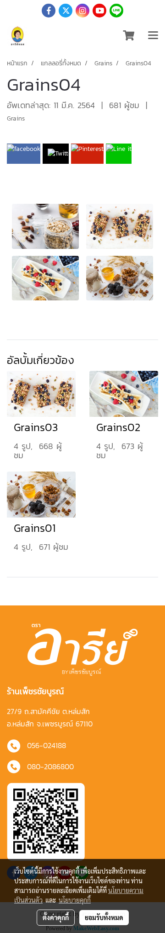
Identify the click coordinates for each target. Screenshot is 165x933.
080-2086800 (50, 766)
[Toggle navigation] (153, 36)
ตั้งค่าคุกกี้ (56, 917)
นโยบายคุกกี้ (75, 900)
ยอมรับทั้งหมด (104, 917)
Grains (16, 118)
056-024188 (46, 745)
